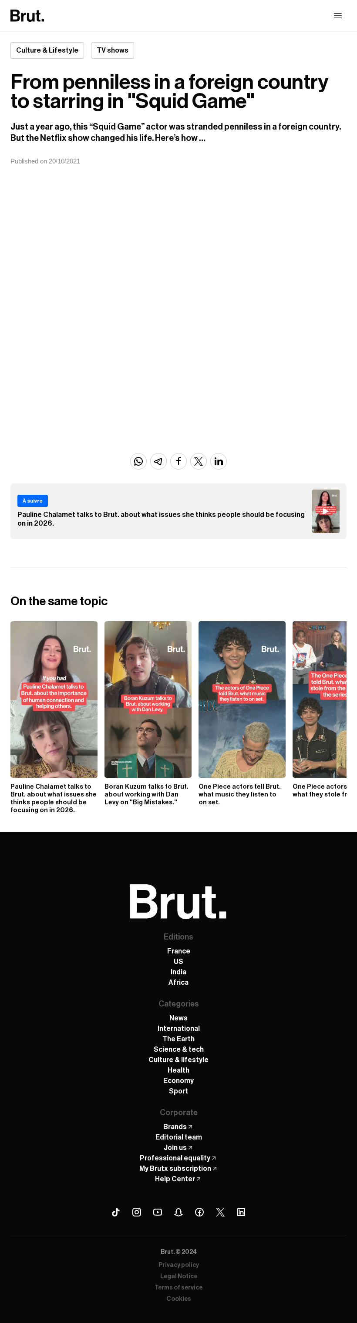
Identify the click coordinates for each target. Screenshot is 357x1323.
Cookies (178, 1299)
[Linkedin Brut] (241, 1212)
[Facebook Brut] (199, 1212)
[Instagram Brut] (136, 1212)
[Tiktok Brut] (116, 1212)
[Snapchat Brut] (178, 1212)
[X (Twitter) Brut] (220, 1212)
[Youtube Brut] (157, 1212)
